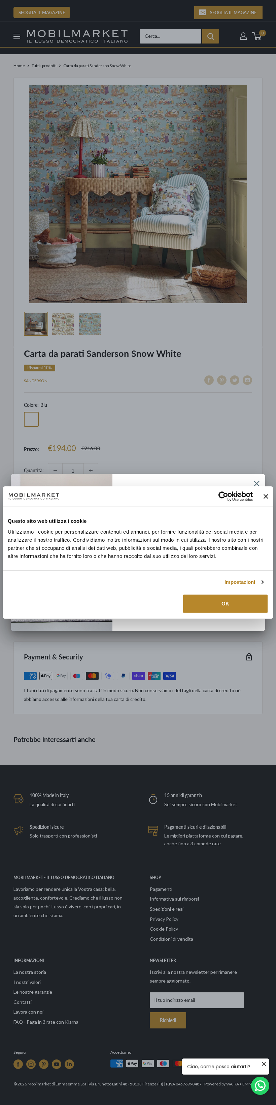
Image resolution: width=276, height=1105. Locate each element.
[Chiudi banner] (266, 496)
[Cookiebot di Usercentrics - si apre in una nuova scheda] (223, 496)
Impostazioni (240, 582)
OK (225, 603)
